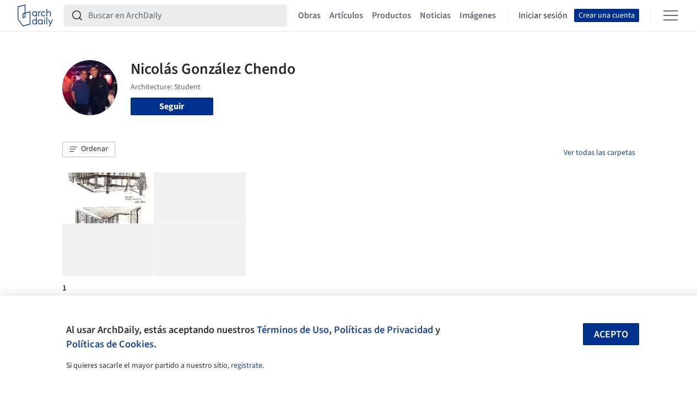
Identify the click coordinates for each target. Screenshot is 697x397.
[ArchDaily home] (35, 15)
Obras (309, 15)
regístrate (246, 365)
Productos (391, 15)
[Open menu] (670, 15)
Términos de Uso (293, 330)
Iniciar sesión (543, 15)
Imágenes (478, 15)
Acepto (611, 334)
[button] (88, 149)
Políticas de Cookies (110, 344)
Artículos (346, 15)
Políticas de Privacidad (383, 330)
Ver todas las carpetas (599, 153)
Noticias (435, 15)
